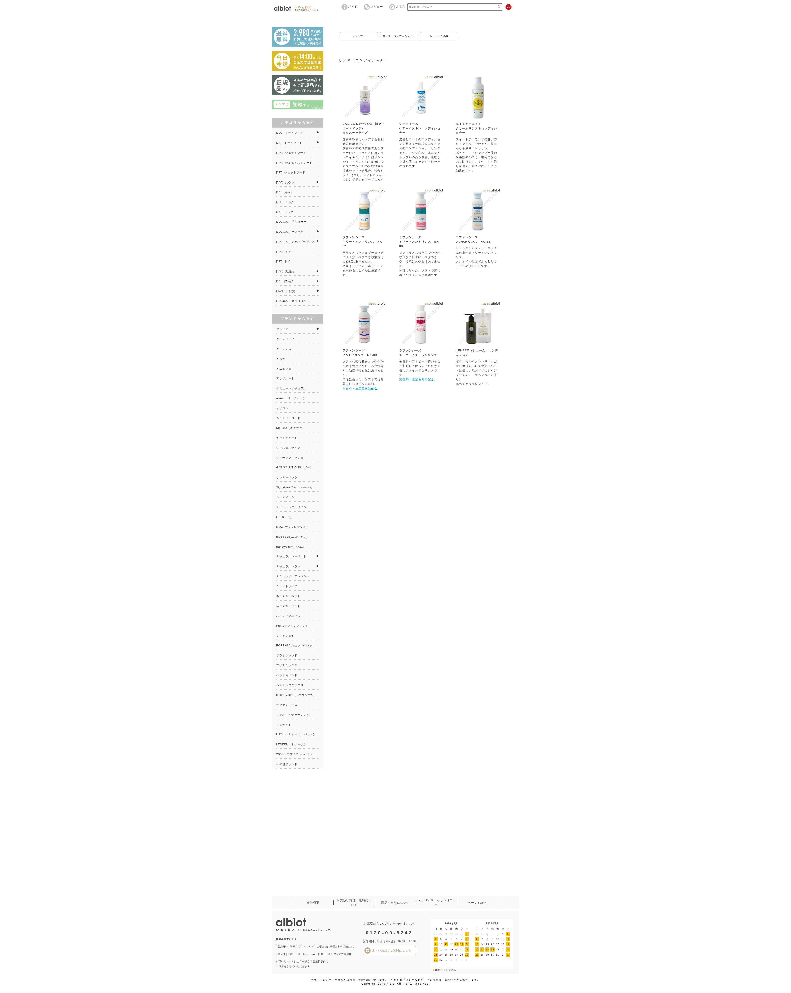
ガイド (352, 6)
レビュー (376, 6)
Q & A (400, 6)
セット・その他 (439, 36)
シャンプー (359, 36)
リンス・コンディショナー (399, 36)
